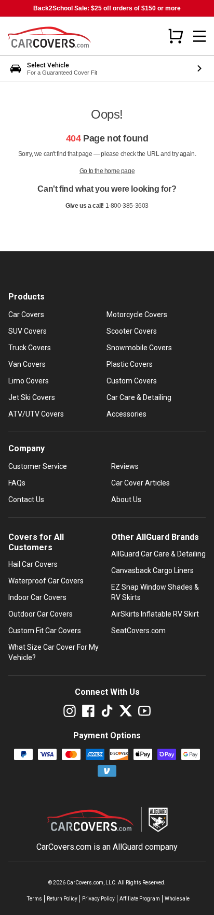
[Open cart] (175, 35)
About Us (126, 499)
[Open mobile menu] (199, 36)
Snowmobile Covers (139, 348)
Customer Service (37, 466)
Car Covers (26, 314)
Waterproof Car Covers (46, 581)
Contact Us (26, 499)
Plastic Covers (129, 364)
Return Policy (62, 899)
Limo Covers (28, 381)
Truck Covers (29, 348)
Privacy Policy (98, 899)
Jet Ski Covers (31, 397)
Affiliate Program (139, 899)
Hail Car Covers (33, 564)
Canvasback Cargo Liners (152, 570)
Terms (34, 899)
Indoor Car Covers (37, 597)
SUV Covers (27, 331)
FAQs (16, 483)
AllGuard (128, 847)
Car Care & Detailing (138, 397)
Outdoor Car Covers (40, 614)
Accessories (126, 414)
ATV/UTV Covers (36, 414)
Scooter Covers (131, 331)
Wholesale (177, 899)
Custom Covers (131, 381)
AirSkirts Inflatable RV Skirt (155, 614)
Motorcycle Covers (136, 314)
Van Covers (27, 364)
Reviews (125, 466)
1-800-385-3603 (127, 205)
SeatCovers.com (138, 630)
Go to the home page (107, 171)
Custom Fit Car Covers (44, 630)
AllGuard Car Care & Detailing (158, 554)
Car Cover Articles (140, 483)
